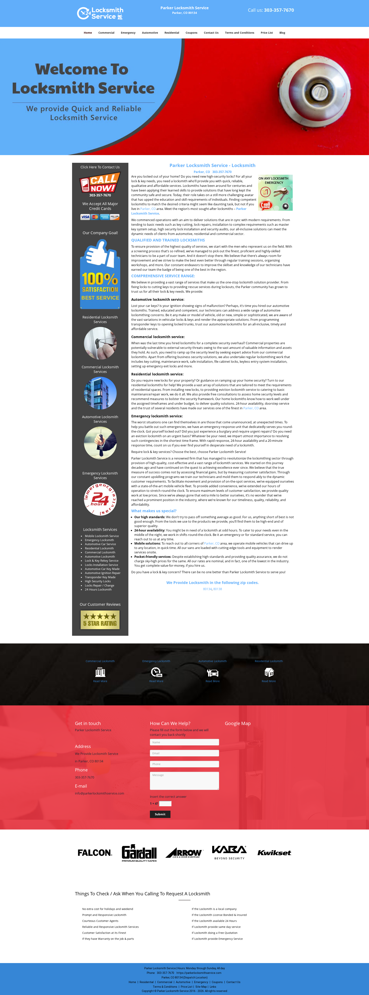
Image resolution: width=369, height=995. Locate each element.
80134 (207, 589)
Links (213, 986)
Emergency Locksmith (156, 661)
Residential (172, 32)
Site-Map (201, 986)
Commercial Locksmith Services (100, 369)
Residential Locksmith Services (100, 319)
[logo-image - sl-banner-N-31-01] (184, 96)
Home (88, 32)
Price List (267, 32)
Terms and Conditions (239, 32)
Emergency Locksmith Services (100, 475)
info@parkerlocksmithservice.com (99, 793)
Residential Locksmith (269, 661)
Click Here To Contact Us (100, 167)
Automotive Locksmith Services (100, 419)
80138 (217, 589)
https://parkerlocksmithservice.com (199, 972)
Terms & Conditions (165, 986)
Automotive (150, 32)
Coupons (191, 32)
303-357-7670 (279, 10)
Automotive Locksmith (213, 661)
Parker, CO (202, 172)
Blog (282, 32)
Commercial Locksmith (100, 661)
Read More (100, 681)
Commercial (106, 32)
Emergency (128, 32)
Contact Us (211, 32)
